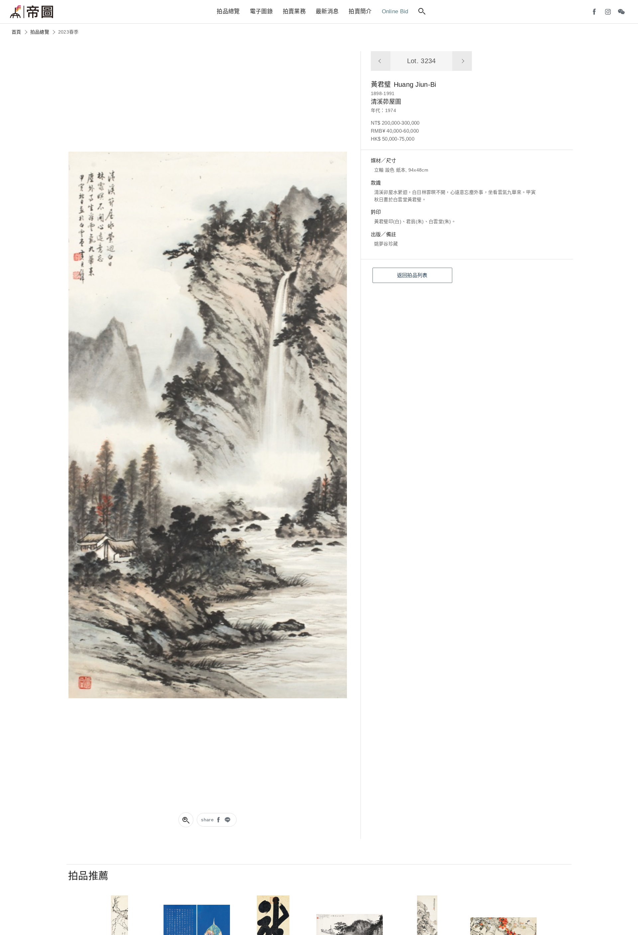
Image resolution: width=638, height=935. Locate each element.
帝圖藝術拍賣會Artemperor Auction (31, 12)
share (207, 819)
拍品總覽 (39, 32)
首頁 (16, 32)
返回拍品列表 (412, 275)
